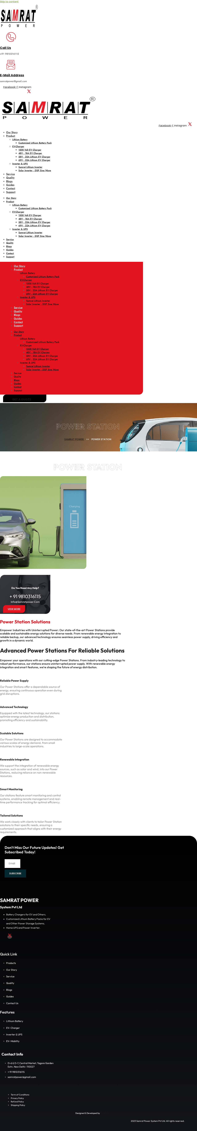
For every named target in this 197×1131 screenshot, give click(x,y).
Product (10, 136)
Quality (10, 177)
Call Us (5, 48)
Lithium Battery (19, 139)
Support (10, 192)
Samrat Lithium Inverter (30, 167)
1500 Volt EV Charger (29, 150)
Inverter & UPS (20, 163)
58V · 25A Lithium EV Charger (34, 156)
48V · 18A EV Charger (30, 153)
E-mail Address (12, 75)
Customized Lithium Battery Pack (35, 143)
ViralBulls (104, 1113)
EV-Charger (18, 146)
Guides (10, 185)
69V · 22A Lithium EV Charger (34, 160)
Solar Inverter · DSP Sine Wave (34, 170)
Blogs (9, 181)
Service (10, 174)
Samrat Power (74, 439)
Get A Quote (21, 399)
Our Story (12, 132)
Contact (10, 188)
